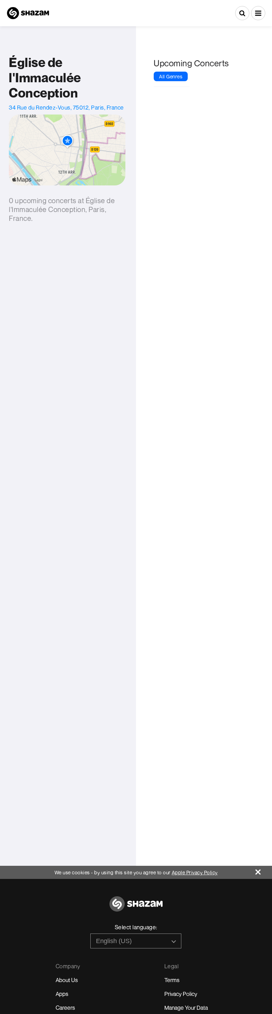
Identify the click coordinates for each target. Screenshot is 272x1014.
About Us (67, 980)
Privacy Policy (180, 993)
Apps (62, 993)
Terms (172, 980)
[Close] (263, 870)
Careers (65, 1007)
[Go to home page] (136, 908)
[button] (258, 13)
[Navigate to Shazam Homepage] (28, 13)
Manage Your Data (186, 1007)
